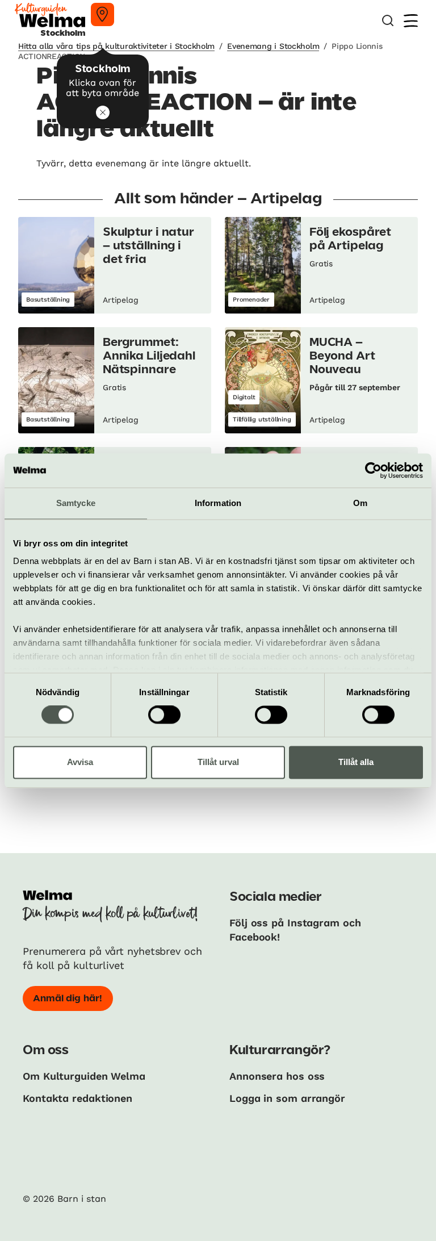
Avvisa (80, 762)
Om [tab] (360, 503)
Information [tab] (218, 503)
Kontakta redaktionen (77, 1098)
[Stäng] (103, 112)
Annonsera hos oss (277, 1076)
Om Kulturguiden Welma (84, 1076)
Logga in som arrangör (287, 1098)
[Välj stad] (102, 14)
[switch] (164, 715)
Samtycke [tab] (75, 503)
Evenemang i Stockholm (273, 46)
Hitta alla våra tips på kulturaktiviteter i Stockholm (116, 46)
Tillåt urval (218, 762)
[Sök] (388, 20)
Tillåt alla (356, 762)
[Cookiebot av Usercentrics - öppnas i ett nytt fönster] (373, 470)
